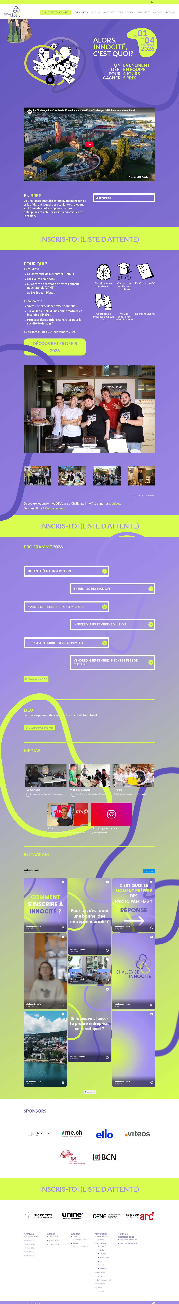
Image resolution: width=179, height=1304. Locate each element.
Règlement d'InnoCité (128, 1240)
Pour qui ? (103, 1254)
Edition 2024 (30, 1244)
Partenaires (109, 12)
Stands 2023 (54, 1244)
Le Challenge (80, 12)
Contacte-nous (55, 508)
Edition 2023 (30, 1248)
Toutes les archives (32, 1237)
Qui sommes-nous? (126, 12)
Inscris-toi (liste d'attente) (89, 239)
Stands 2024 (54, 1240)
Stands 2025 (54, 1237)
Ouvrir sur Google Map (41, 727)
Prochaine (150, 495)
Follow (150, 871)
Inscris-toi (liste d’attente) (55, 12)
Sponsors (103, 1269)
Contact (157, 12)
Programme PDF (38, 679)
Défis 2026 (95, 12)
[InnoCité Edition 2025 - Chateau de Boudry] (72, 485)
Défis (102, 1250)
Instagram (170, 12)
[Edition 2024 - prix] (37, 485)
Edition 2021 (30, 1255)
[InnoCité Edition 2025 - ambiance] (107, 485)
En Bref (103, 1246)
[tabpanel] (46, 782)
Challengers (144, 12)
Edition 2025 (30, 1240)
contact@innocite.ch (81, 1240)
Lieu (101, 1261)
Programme (104, 1257)
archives (114, 503)
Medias (102, 1265)
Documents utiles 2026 (129, 1243)
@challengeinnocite (80, 1246)
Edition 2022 (30, 1252)
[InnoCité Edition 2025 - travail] (141, 485)
